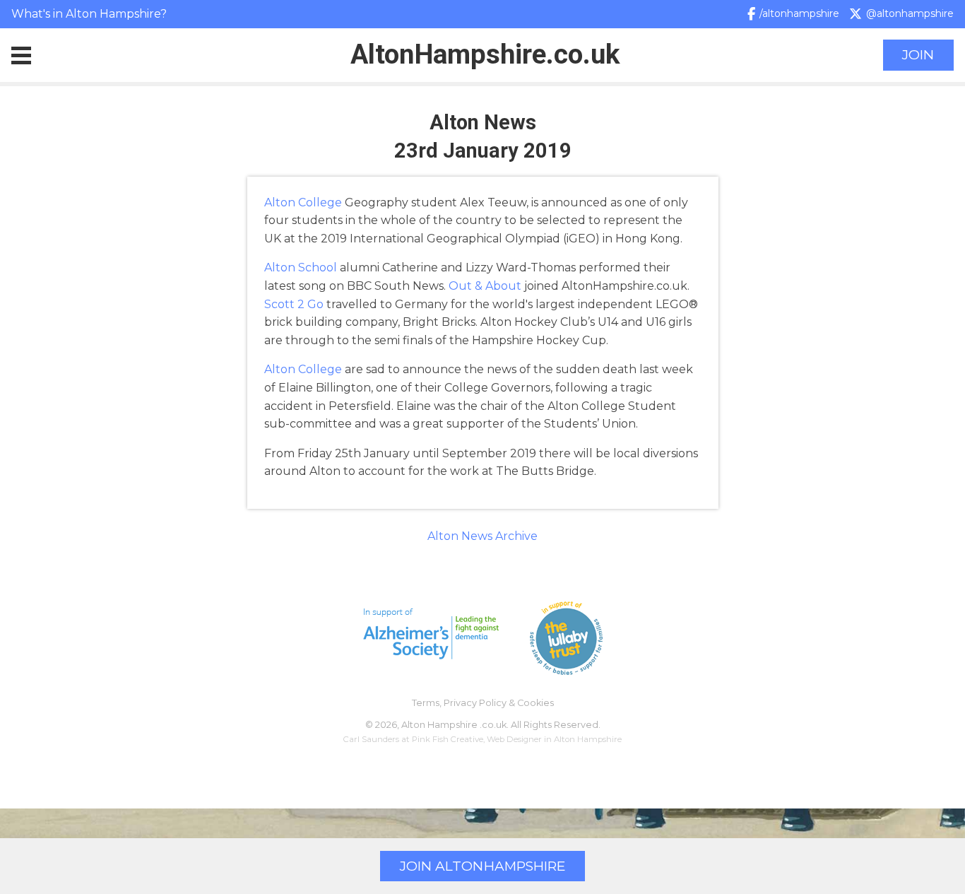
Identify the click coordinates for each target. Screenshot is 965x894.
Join (918, 55)
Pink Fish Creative (447, 739)
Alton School (300, 267)
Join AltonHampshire (482, 866)
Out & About (485, 286)
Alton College (303, 202)
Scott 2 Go (294, 304)
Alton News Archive (482, 536)
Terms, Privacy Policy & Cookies (483, 703)
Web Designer (514, 739)
